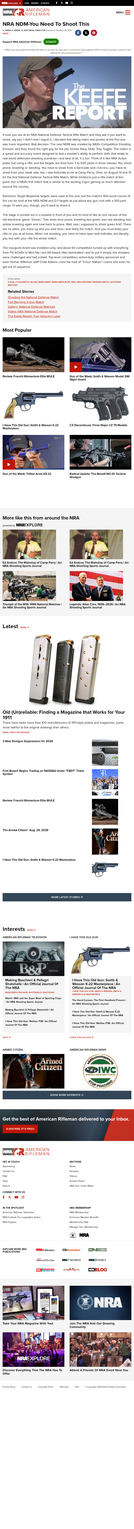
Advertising (9, 1166)
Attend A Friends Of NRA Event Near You (99, 1370)
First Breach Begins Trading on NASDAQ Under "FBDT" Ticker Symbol (43, 772)
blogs (34, 281)
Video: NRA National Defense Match (32, 311)
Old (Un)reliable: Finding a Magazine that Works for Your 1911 (64, 715)
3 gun (11, 281)
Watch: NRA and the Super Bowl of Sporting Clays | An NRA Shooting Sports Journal (33, 1000)
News (6, 33)
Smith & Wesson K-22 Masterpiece (96, 993)
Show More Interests (85, 1095)
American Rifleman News (88, 1050)
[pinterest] (94, 31)
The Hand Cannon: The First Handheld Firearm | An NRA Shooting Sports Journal (99, 1001)
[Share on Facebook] (78, 31)
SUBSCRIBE (20, 1129)
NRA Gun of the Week (81, 1186)
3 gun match (22, 281)
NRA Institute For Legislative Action (22, 1217)
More (23, 627)
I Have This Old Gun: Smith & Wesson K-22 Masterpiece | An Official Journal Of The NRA (96, 983)
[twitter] (86, 31)
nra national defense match (93, 281)
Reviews (74, 1171)
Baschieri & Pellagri (16, 992)
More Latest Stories (81, 897)
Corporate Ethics (46, 1386)
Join (26, 3)
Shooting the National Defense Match (33, 297)
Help (5, 1181)
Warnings (64, 1386)
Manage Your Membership (84, 1227)
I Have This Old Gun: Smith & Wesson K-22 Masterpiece (39, 860)
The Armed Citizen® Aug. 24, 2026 (25, 830)
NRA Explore (9, 1222)
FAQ (5, 1176)
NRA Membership (79, 1212)
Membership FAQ (79, 1222)
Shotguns (48, 992)
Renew (35, 3)
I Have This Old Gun (84, 937)
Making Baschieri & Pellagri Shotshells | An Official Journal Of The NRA (31, 983)
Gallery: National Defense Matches (31, 306)
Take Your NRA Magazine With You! (28, 1323)
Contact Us (8, 1171)
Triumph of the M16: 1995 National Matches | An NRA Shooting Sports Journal (32, 606)
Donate (45, 3)
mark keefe (44, 281)
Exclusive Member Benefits (84, 1217)
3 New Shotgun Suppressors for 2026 (28, 741)
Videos (73, 1176)
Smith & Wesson (103, 991)
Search (6, 1186)
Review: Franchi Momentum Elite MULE (29, 800)
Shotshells (35, 992)
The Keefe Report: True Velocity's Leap (34, 316)
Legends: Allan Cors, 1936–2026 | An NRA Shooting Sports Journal (98, 606)
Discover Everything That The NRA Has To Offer (32, 1372)
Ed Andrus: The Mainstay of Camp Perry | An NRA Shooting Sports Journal (32, 564)
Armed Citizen (13, 1050)
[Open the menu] (127, 12)
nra (73, 281)
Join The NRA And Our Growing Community (92, 1325)
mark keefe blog (61, 281)
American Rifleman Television (25, 937)
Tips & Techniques (19, 732)
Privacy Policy (9, 1386)
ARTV (5, 1037)
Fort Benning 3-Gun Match (26, 302)
